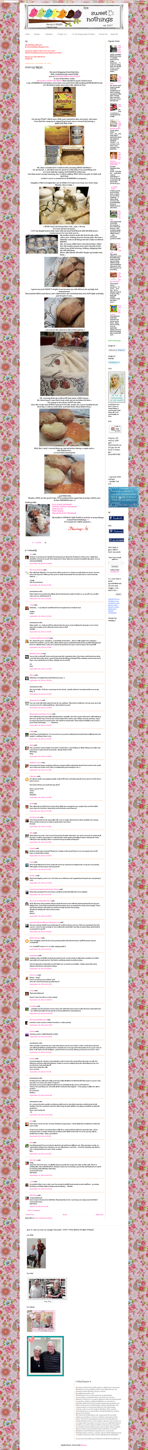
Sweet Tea (33, 975)
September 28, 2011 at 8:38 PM (40, 969)
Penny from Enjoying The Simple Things (44, 889)
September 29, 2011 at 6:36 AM (41, 1052)
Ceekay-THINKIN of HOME (39, 638)
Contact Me (103, 34)
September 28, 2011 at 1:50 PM (40, 669)
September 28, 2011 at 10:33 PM (41, 1025)
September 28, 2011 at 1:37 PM (40, 647)
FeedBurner (114, 572)
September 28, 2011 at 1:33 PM (40, 616)
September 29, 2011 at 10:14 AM (41, 1095)
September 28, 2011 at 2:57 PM (40, 739)
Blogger (84, 1445)
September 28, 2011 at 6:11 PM (40, 869)
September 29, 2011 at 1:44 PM (40, 1154)
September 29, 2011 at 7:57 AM (40, 1072)
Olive (31, 833)
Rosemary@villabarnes (38, 1020)
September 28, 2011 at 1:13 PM (40, 585)
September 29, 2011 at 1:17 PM (40, 1136)
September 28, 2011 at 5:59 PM (40, 856)
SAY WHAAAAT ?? (119, 49)
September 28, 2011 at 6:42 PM (40, 895)
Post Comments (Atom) (43, 1218)
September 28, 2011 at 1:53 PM (40, 694)
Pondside (33, 1006)
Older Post (99, 1215)
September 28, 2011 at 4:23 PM (40, 811)
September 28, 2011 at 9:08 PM (41, 1000)
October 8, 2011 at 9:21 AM (39, 1206)
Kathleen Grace (35, 763)
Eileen (32, 675)
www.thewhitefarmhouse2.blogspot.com (45, 922)
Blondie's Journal (36, 653)
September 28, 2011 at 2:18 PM (40, 725)
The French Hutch (36, 570)
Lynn (31, 804)
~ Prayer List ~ (62, 34)
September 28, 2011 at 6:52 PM (40, 932)
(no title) (119, 106)
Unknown (33, 776)
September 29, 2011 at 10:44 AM (41, 1115)
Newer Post (30, 1215)
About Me (114, 34)
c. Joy (31, 1181)
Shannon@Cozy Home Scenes (41, 714)
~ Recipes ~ (37, 34)
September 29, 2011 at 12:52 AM (41, 1037)
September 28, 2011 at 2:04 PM (41, 708)
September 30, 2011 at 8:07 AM (41, 1175)
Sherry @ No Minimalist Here (40, 901)
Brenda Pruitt (35, 817)
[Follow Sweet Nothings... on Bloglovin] (117, 351)
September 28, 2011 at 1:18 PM (40, 599)
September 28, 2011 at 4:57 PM (40, 826)
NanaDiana (34, 955)
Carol (32, 605)
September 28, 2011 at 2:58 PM (40, 756)
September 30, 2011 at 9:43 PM (41, 1189)
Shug (31, 745)
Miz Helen (33, 1160)
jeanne (32, 1059)
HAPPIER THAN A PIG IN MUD (67, 76)
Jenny (32, 990)
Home (27, 34)
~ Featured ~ (49, 34)
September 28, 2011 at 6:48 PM (41, 916)
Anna (32, 862)
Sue (31, 1121)
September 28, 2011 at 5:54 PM (40, 842)
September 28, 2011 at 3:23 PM (40, 770)
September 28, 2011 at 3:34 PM (40, 797)
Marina (32, 1031)
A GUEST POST (114, 188)
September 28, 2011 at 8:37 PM (40, 949)
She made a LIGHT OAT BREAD (49, 81)
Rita (31, 1142)
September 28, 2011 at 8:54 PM (40, 984)
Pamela (32, 848)
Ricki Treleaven (35, 938)
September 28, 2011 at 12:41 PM (41, 563)
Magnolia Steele (35, 700)
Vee (31, 554)
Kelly (31, 731)
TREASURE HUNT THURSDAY (64, 513)
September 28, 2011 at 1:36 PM (40, 632)
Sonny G (33, 876)
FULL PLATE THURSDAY (62, 505)
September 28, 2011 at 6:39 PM (41, 883)
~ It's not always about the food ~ (83, 34)
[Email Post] (45, 542)
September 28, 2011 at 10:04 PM (41, 1013)
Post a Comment (34, 1210)
